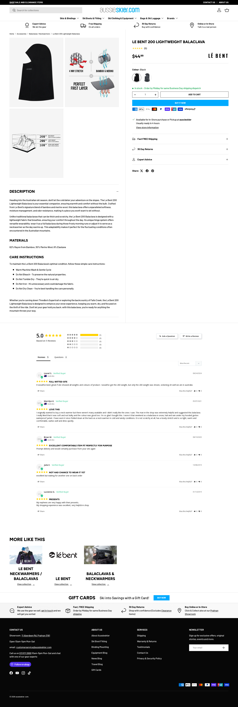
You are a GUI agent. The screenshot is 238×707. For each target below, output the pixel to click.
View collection (26, 584)
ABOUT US (223, 2)
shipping (77, 614)
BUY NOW (161, 597)
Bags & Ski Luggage (150, 18)
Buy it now (180, 103)
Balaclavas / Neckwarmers (39, 34)
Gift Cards (96, 669)
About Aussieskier (100, 635)
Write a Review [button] (192, 336)
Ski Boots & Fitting (92, 18)
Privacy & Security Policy (149, 658)
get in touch (47, 610)
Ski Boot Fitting (99, 641)
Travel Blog (97, 664)
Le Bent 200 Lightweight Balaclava (66, 34)
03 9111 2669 (25, 653)
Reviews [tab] (41, 357)
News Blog (96, 658)
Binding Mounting (100, 647)
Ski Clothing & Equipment (120, 18)
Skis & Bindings (68, 18)
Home (12, 34)
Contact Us (142, 652)
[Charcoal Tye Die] (147, 77)
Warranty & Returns (146, 641)
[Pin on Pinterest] (152, 171)
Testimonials (143, 647)
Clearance (166, 610)
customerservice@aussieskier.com (34, 647)
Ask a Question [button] (168, 336)
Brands (171, 18)
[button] (227, 10)
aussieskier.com (22, 697)
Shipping (141, 635)
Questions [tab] (58, 357)
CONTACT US (209, 2)
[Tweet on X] (141, 171)
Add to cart (194, 94)
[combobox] (46, 10)
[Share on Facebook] (147, 171)
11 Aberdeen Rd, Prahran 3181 (36, 635)
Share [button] (42, 391)
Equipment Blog (99, 652)
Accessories (21, 34)
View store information (147, 127)
